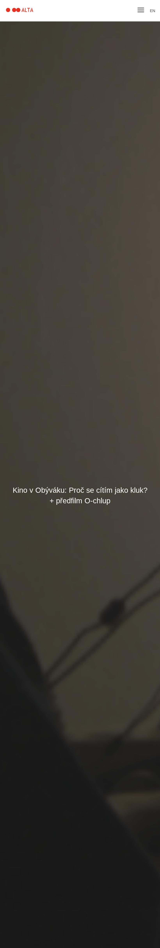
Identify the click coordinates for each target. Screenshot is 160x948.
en (152, 11)
